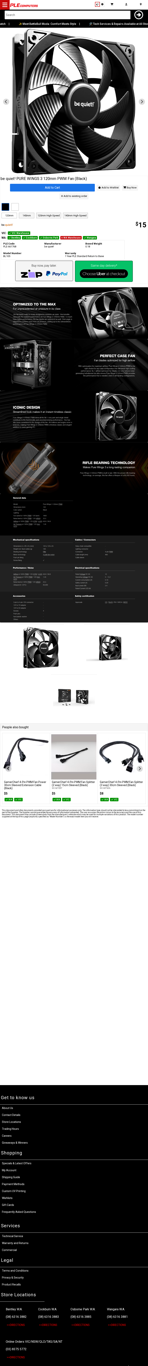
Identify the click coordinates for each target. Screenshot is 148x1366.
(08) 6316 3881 (117, 1317)
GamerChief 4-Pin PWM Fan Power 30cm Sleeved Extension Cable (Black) (25, 785)
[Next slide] (142, 102)
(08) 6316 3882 (16, 1317)
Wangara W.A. (116, 1309)
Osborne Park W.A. (83, 1309)
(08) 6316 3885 (81, 1317)
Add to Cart (52, 187)
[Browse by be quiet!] (37, 225)
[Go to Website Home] (24, 7)
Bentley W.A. (14, 1309)
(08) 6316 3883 (48, 1317)
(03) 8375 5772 (16, 1349)
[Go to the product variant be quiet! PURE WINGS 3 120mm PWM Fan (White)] (15, 207)
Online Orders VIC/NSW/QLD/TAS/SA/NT (34, 1341)
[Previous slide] (8, 769)
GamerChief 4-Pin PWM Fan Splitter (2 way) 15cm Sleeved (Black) (73, 783)
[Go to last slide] (6, 102)
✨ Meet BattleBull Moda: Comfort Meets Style (39, 23)
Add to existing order (75, 196)
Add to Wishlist (110, 187)
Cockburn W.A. (47, 1309)
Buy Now (131, 187)
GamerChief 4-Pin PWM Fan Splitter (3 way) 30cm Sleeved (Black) (121, 783)
